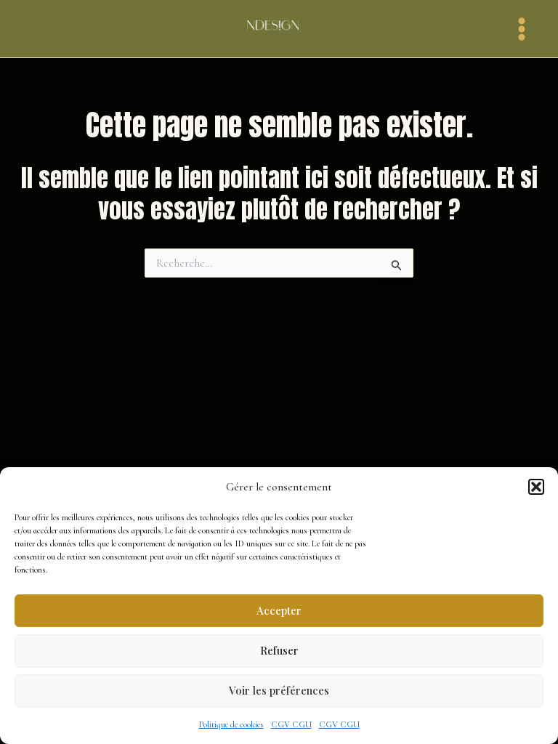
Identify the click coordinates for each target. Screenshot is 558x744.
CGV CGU (291, 724)
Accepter (279, 610)
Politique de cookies (231, 724)
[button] (536, 487)
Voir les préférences (279, 690)
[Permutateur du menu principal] (521, 29)
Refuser (279, 650)
